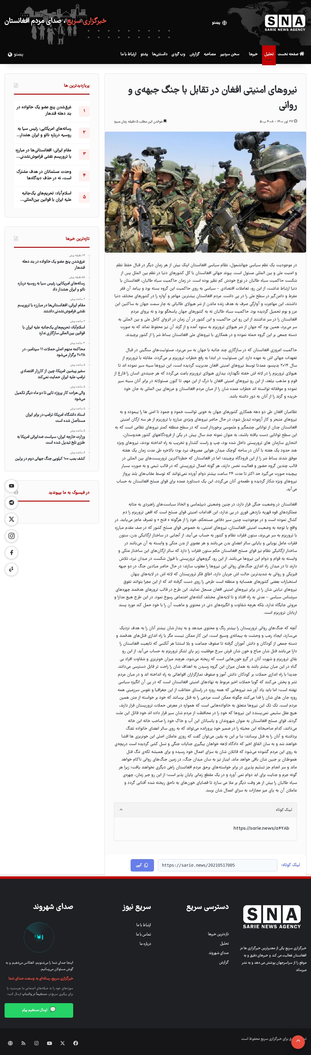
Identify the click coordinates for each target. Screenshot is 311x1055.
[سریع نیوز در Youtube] (11, 486)
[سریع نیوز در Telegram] (11, 502)
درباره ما (145, 944)
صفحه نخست (288, 54)
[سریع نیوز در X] (11, 519)
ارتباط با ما (128, 54)
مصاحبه (210, 54)
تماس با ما (143, 935)
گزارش (195, 54)
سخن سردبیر (229, 54)
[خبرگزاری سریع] (285, 22)
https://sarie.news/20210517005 (198, 865)
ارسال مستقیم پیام (39, 1010)
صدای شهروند (219, 953)
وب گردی (178, 54)
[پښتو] (9, 54)
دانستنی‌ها (159, 54)
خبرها (253, 54)
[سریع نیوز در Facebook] (11, 552)
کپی (139, 865)
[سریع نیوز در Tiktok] (11, 569)
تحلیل (269, 54)
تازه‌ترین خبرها (218, 934)
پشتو (144, 54)
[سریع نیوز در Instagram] (11, 536)
